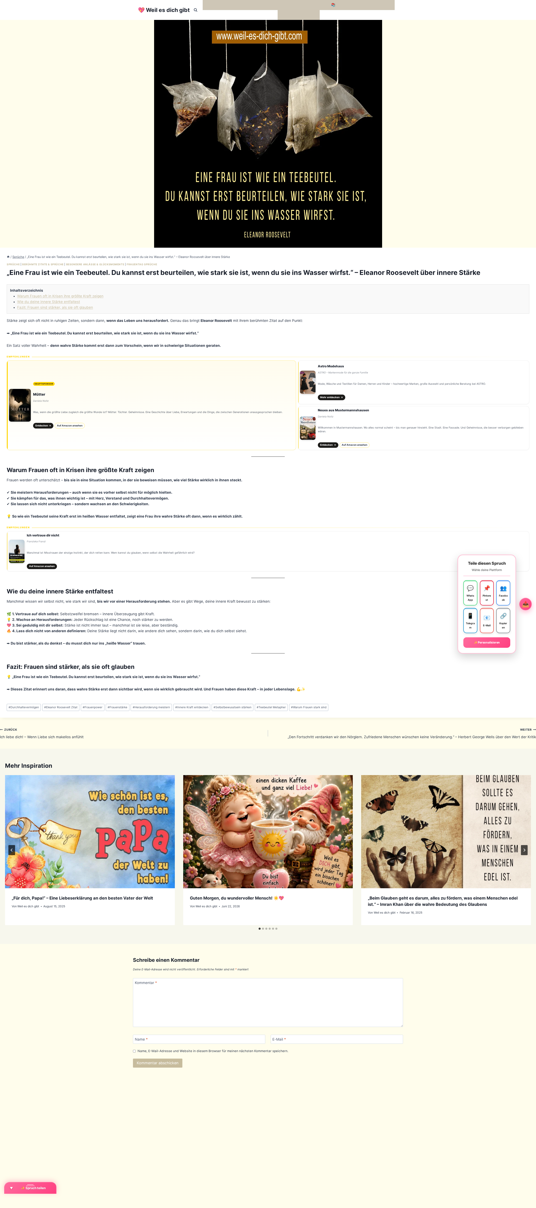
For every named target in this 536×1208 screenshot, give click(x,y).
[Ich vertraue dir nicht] (268, 551)
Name (141, 1039)
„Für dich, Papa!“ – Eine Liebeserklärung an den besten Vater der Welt (82, 898)
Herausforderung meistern (151, 707)
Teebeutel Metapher (271, 707)
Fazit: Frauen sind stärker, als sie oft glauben (55, 307)
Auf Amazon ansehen (69, 425)
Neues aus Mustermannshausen (343, 410)
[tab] (260, 929)
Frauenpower (92, 707)
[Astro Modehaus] (413, 382)
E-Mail (279, 1039)
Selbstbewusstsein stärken (232, 707)
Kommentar (146, 983)
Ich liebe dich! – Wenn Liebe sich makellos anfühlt (42, 733)
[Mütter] (151, 405)
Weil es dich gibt (28, 906)
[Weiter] (524, 850)
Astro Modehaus (331, 366)
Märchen (287, 15)
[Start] (8, 257)
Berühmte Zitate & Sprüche (43, 264)
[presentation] (90, 831)
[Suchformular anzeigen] (195, 10)
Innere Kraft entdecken (191, 707)
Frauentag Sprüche (142, 264)
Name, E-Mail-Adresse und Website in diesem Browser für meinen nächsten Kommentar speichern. (213, 1051)
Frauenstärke (117, 707)
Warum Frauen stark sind (308, 707)
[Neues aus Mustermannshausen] (413, 428)
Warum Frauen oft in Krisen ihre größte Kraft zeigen (60, 296)
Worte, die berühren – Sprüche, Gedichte (239, 5)
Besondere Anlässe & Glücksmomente (95, 264)
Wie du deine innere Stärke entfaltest (48, 302)
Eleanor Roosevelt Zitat (60, 707)
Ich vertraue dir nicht (43, 535)
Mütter (39, 394)
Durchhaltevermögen (24, 707)
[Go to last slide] (11, 850)
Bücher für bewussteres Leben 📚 (306, 5)
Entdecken (43, 425)
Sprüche (13, 264)
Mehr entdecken (331, 397)
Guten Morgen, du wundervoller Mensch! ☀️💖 (237, 898)
